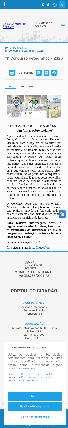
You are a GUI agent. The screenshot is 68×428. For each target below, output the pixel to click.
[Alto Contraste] (43, 4)
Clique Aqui (43, 247)
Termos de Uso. (30, 380)
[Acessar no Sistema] (62, 4)
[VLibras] (48, 4)
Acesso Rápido (34, 302)
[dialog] (35, 383)
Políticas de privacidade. (36, 377)
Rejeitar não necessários (35, 406)
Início (11, 86)
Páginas (18, 47)
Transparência (34, 313)
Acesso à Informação (34, 307)
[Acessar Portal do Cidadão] (18, 26)
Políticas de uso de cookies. (38, 374)
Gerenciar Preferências (35, 416)
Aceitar (35, 396)
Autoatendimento (34, 310)
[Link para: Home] (6, 47)
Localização (34, 323)
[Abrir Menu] (62, 26)
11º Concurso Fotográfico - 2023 (24, 50)
